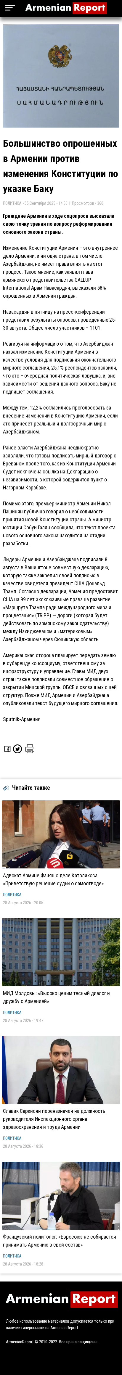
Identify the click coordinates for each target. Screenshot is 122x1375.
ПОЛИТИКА (12, 894)
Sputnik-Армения (22, 719)
